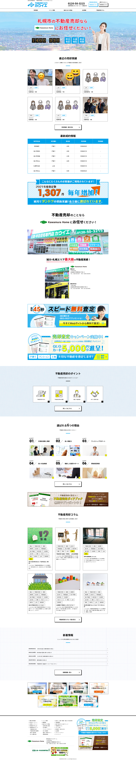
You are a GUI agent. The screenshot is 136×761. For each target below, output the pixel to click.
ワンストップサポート (47, 729)
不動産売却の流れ (33, 729)
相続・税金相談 (33, 732)
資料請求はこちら (103, 4)
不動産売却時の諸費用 (34, 730)
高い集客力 (45, 727)
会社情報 (84, 10)
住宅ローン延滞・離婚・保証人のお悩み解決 (63, 720)
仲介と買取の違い (33, 734)
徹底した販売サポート (47, 732)
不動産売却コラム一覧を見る (67, 619)
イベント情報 (52, 10)
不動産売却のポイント (34, 727)
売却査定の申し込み (33, 725)
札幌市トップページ (33, 724)
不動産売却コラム (100, 10)
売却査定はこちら (93, 4)
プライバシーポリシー (59, 732)
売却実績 (36, 10)
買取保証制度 (45, 734)
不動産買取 (57, 722)
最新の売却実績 (33, 720)
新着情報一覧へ (67, 672)
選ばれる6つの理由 (68, 10)
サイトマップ (58, 734)
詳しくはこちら (67, 408)
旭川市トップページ (33, 722)
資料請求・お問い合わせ (60, 729)
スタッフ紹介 (58, 727)
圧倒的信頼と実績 (46, 725)
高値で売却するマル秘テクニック (61, 724)
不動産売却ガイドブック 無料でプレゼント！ (68, 499)
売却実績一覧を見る (67, 127)
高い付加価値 (45, 730)
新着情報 (44, 722)
